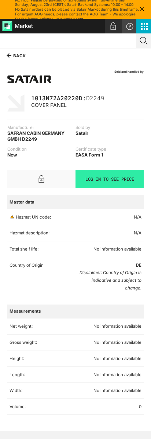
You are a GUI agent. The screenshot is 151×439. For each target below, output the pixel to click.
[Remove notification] (141, 9)
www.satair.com (69, 19)
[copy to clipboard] (108, 97)
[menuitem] (113, 26)
